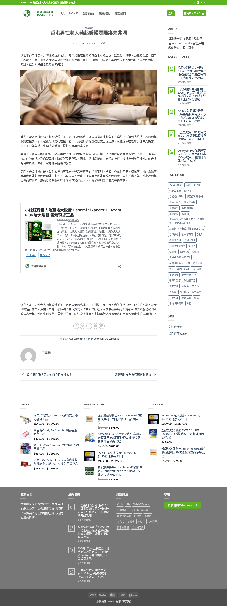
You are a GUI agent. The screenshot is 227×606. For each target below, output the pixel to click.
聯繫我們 (120, 13)
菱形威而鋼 (123, 527)
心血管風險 (187, 234)
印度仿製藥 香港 (194, 196)
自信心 (195, 286)
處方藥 (172, 291)
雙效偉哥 (186, 297)
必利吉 (192, 245)
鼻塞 (188, 303)
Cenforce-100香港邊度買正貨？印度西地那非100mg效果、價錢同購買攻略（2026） (191, 155)
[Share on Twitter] (82, 326)
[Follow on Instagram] (198, 2)
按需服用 (196, 251)
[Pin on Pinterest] (95, 326)
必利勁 (199, 234)
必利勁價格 (175, 240)
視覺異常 (196, 291)
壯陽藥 (137, 515)
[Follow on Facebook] (195, 2)
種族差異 (174, 286)
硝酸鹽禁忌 (190, 280)
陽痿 (51, 64)
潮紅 (171, 268)
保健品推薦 (175, 190)
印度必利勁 (175, 202)
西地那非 (184, 291)
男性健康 (89, 27)
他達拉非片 (123, 509)
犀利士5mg (183, 268)
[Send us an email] (205, 2)
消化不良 (197, 263)
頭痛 (196, 297)
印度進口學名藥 (140, 509)
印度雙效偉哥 (124, 515)
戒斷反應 (184, 251)
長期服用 (174, 297)
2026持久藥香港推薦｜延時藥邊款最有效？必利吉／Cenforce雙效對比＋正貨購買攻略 (191, 116)
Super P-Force (193, 184)
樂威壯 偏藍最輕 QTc (179, 257)
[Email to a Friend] (89, 326)
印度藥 (102, 43)
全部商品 (88, 13)
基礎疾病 (174, 213)
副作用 (187, 190)
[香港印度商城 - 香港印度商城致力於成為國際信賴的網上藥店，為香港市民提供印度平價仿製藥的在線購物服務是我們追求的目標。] (38, 13)
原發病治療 (187, 207)
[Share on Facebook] (76, 326)
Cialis (120, 504)
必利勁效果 (190, 240)
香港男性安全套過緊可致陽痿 (133, 374)
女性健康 (174, 326)
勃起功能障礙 (176, 196)
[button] (171, 13)
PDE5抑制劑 (175, 184)
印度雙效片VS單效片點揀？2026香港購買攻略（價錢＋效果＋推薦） (191, 135)
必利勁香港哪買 (177, 245)
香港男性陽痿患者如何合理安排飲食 (49, 374)
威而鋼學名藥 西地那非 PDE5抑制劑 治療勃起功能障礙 (186, 221)
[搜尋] (63, 13)
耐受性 (185, 286)
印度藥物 (174, 207)
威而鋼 (185, 213)
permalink (114, 338)
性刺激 (172, 251)
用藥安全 (174, 274)
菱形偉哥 (152, 521)
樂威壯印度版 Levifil (179, 263)
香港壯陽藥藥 (176, 303)
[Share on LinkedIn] (102, 326)
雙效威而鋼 (137, 527)
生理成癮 (196, 268)
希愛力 (120, 521)
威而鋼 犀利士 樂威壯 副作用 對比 (186, 228)
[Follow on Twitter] (201, 2)
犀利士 (140, 521)
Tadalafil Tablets (141, 504)
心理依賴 (174, 234)
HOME (73, 13)
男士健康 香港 (189, 274)
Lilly (128, 504)
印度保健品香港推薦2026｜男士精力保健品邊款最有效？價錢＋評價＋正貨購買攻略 (191, 94)
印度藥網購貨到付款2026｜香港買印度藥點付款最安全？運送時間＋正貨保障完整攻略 (191, 72)
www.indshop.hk (182, 43)
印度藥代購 (190, 202)
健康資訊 (104, 13)
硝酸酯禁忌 (175, 280)
